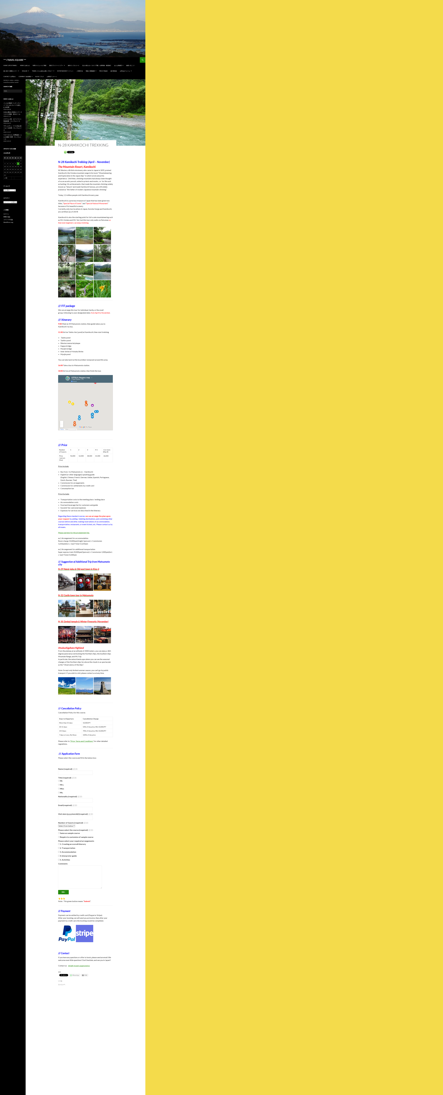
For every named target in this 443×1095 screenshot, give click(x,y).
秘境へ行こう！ (130, 65)
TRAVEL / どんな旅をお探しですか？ (42, 71)
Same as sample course (70, 833)
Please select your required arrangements (76, 841)
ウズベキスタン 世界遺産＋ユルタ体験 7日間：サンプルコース (12, 137)
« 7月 (5, 178)
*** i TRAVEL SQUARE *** (14, 60)
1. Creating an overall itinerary (73, 844)
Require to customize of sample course (76, 837)
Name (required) (68, 769)
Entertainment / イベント (65, 71)
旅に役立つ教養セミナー (10, 71)
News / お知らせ (25, 65)
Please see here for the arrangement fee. (74, 533)
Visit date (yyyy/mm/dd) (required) (75, 814)
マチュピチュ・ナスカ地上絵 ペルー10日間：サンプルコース (12, 128)
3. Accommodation (68, 852)
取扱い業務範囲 (90, 71)
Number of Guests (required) (73, 823)
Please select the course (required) (75, 830)
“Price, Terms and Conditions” (81, 741)
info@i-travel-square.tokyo (79, 966)
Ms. (61, 792)
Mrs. (62, 785)
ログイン (6, 214)
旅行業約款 (114, 71)
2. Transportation (67, 848)
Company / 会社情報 (25, 76)
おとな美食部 (118, 65)
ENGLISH (24, 71)
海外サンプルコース (73, 65)
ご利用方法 (79, 71)
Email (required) (67, 805)
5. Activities (65, 860)
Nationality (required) (70, 796)
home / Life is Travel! (10, 65)
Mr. (61, 781)
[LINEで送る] (65, 152)
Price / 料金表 (103, 71)
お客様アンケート (52, 76)
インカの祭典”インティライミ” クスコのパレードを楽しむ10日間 (12, 105)
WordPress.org (8, 222)
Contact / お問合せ (9, 76)
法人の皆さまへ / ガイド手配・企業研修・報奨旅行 (96, 65)
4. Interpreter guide (68, 856)
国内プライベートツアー (56, 65)
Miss (62, 789)
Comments (63, 864)
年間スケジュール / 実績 (39, 65)
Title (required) (67, 778)
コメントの (8, 219)
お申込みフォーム (125, 71)
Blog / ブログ (39, 76)
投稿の (6, 217)
